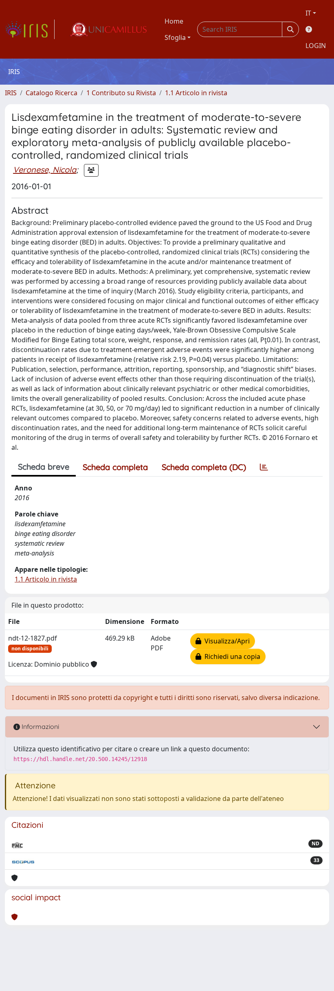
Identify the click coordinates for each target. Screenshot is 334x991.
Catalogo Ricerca (51, 92)
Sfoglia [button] (175, 37)
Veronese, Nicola (44, 169)
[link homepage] (30, 29)
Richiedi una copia (230, 656)
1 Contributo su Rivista (121, 92)
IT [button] (308, 13)
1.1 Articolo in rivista (196, 92)
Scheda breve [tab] (43, 467)
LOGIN (315, 45)
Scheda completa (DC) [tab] (204, 467)
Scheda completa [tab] (115, 467)
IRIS (11, 92)
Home (174, 21)
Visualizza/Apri (225, 641)
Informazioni (39, 726)
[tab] (264, 467)
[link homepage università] (108, 29)
